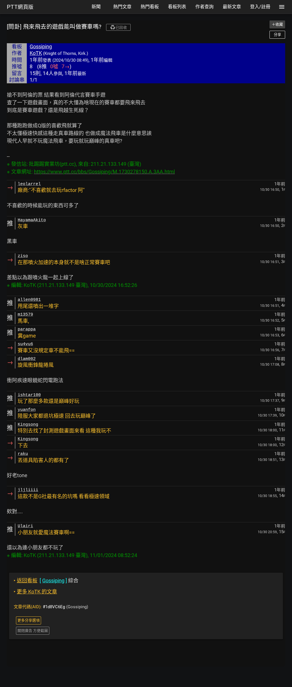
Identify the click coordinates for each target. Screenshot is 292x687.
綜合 (46, 580)
